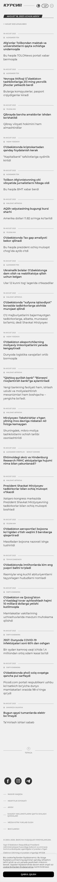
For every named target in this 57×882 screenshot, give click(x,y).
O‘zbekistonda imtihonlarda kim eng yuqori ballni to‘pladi (28, 566)
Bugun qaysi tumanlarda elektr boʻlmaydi (24, 714)
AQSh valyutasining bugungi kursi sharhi (26, 210)
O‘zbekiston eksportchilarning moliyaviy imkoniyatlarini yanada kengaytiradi (25, 345)
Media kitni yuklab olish (20, 822)
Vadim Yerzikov (13, 142)
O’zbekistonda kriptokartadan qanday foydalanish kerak (23, 149)
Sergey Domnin (33, 452)
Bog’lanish (13, 829)
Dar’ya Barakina (13, 592)
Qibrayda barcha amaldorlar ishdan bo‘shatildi (27, 116)
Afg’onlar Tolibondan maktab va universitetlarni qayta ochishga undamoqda (24, 46)
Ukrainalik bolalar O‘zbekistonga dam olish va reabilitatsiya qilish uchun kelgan (25, 273)
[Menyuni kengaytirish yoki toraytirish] (52, 6)
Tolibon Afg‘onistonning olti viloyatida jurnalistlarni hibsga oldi (26, 181)
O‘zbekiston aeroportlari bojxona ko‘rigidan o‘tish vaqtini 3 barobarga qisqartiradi (27, 532)
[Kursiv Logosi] (12, 5)
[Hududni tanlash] (38, 6)
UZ (45, 6)
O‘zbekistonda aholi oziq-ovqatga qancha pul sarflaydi (26, 674)
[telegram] (28, 780)
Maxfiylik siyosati (17, 801)
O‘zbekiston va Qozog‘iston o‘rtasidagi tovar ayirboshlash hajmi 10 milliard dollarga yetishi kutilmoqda (27, 602)
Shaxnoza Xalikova (14, 707)
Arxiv (10, 807)
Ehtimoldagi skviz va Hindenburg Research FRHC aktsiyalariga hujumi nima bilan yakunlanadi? (27, 460)
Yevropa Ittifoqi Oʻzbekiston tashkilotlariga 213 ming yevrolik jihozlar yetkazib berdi (24, 82)
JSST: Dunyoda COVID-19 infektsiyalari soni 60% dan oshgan (26, 642)
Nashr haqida (15, 794)
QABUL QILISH (28, 874)
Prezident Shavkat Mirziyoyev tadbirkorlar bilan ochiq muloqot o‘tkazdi (25, 489)
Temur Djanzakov (14, 559)
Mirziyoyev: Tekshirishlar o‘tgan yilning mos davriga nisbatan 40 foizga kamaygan (24, 421)
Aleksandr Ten (12, 38)
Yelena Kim (11, 109)
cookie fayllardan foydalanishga (18, 867)
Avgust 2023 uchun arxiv (16, 24)
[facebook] (7, 780)
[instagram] (18, 780)
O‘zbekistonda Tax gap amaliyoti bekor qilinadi (25, 239)
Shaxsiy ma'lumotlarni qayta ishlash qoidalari (26, 815)
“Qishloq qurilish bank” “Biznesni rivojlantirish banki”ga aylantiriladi (26, 379)
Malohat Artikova (14, 203)
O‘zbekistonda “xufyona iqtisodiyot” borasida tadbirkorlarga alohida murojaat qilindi (27, 305)
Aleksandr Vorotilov (15, 452)
